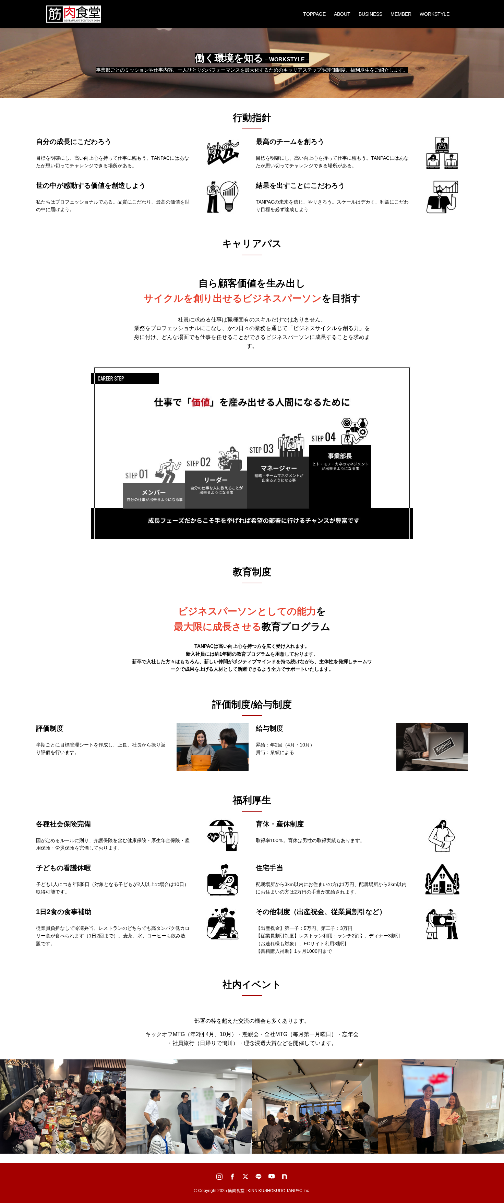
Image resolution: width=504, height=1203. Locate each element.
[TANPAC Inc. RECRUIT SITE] (73, 14)
